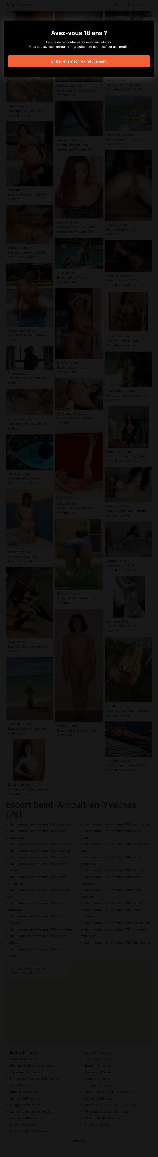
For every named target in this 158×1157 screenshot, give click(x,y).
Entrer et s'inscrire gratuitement (79, 61)
